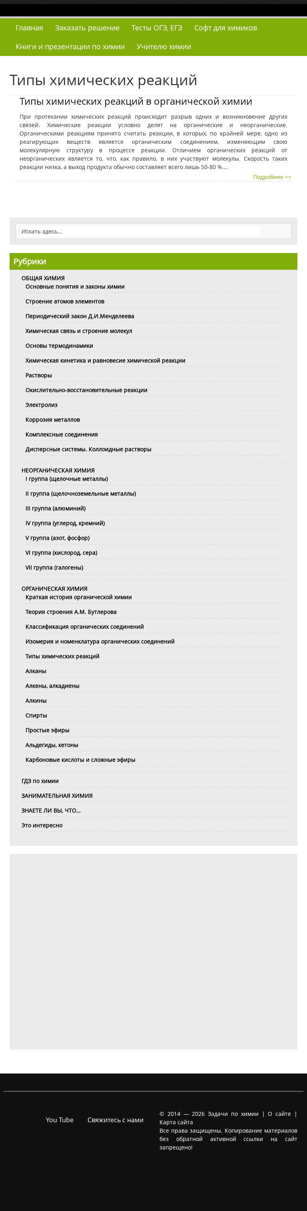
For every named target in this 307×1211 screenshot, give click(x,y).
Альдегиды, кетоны (52, 745)
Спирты (36, 715)
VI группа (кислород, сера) (61, 552)
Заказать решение (87, 27)
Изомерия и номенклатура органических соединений (100, 641)
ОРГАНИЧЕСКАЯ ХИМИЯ (55, 588)
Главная (29, 27)
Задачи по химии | (236, 1113)
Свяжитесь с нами (116, 1119)
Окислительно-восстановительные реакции (87, 390)
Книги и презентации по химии (70, 46)
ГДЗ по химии (40, 781)
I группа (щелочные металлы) (67, 478)
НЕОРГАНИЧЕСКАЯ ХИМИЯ (58, 470)
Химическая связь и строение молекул (79, 331)
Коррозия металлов (53, 419)
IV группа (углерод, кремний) (65, 523)
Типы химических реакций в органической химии (136, 101)
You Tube (60, 1119)
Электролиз (42, 404)
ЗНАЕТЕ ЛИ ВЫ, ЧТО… (51, 810)
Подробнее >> (272, 177)
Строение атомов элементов (65, 301)
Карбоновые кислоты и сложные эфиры (81, 759)
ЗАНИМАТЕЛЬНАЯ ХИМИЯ (57, 795)
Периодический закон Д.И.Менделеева (80, 316)
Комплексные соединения (62, 434)
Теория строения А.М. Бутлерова (71, 611)
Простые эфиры (48, 730)
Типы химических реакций (63, 656)
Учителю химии (164, 46)
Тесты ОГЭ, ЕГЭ (157, 27)
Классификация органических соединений (85, 626)
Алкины (36, 700)
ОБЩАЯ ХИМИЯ (43, 278)
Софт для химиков (225, 27)
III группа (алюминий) (56, 508)
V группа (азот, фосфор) (58, 538)
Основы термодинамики (59, 345)
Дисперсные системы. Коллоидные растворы (89, 449)
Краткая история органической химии (79, 597)
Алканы (36, 671)
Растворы (39, 375)
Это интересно (42, 825)
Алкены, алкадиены (53, 685)
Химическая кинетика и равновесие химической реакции (105, 360)
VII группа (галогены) (54, 567)
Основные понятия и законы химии (75, 286)
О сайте (279, 1113)
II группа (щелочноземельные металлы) (81, 493)
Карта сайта (176, 1122)
